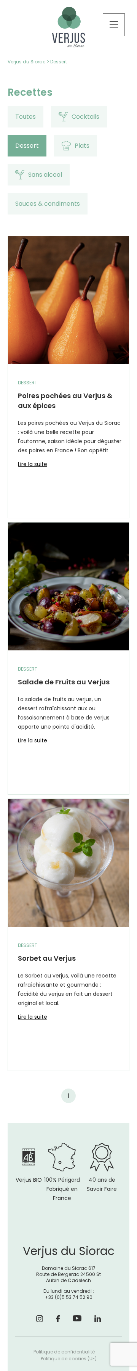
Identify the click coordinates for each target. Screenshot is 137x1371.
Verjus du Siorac (27, 61)
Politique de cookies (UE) (69, 1358)
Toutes (25, 116)
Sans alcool (45, 174)
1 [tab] (68, 1096)
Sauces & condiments (47, 203)
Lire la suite (32, 464)
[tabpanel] (68, 653)
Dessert (27, 145)
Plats (82, 145)
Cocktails (85, 116)
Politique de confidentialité (64, 1351)
